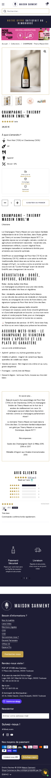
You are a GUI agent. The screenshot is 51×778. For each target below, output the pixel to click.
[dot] (24, 37)
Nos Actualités (8, 620)
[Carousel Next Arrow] (45, 34)
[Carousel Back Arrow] (6, 34)
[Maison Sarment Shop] (25, 4)
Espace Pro (6, 647)
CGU (4, 634)
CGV (4, 630)
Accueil (5, 44)
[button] (46, 4)
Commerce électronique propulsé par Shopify (26, 770)
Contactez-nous (13, 654)
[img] (7, 504)
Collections (15, 44)
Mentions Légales (9, 627)
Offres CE (6, 644)
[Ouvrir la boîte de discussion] (45, 772)
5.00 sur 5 (32, 477)
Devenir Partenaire (10, 640)
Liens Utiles (6, 624)
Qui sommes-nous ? (10, 637)
